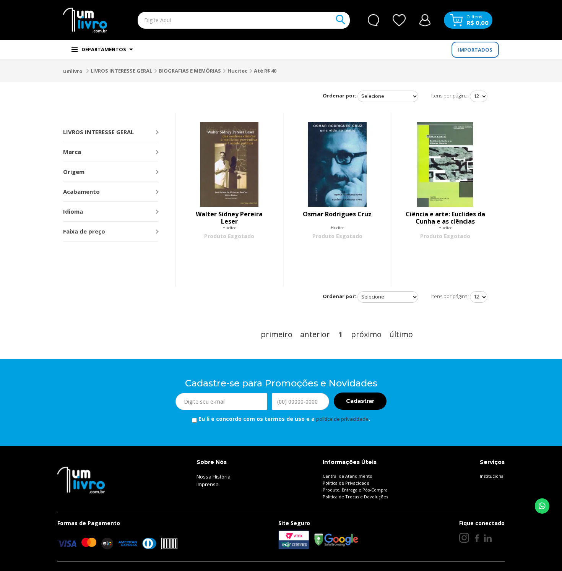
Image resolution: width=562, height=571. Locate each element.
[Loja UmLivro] (85, 20)
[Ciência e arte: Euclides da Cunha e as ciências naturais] (445, 164)
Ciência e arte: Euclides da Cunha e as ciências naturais (445, 218)
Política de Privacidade (346, 483)
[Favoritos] (399, 20)
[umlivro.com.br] (81, 479)
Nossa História (214, 476)
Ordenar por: (339, 95)
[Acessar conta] (424, 19)
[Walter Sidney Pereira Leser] (229, 164)
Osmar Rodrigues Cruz (337, 214)
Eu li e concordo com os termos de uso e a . (283, 418)
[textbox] (226, 20)
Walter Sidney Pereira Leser (229, 218)
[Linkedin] (488, 538)
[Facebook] (476, 538)
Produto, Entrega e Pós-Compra (355, 490)
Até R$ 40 (265, 70)
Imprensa (208, 484)
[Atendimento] (373, 20)
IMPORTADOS (475, 49)
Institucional (492, 476)
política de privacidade (342, 418)
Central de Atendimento (347, 476)
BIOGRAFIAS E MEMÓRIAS (190, 70)
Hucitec (237, 70)
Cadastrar (360, 400)
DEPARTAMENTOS (103, 49)
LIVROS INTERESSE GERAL (121, 70)
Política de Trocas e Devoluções (355, 497)
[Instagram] (464, 538)
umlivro (73, 71)
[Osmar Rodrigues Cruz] (337, 164)
